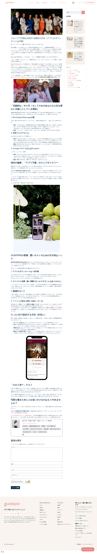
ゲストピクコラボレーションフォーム (83, 512)
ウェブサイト (14, 475)
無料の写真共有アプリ (80, 528)
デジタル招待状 (79, 530)
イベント (30, 2)
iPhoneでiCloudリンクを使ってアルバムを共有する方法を (27, 65)
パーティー (60, 510)
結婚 (32, 49)
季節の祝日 (60, 522)
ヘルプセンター (62, 2)
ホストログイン (43, 517)
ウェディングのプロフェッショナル (83, 507)
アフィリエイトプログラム (81, 509)
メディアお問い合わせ (80, 515)
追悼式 (59, 517)
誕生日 (59, 512)
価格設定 (42, 510)
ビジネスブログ (72, 70)
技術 (69, 82)
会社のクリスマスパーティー (64, 524)
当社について (43, 512)
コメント (13, 446)
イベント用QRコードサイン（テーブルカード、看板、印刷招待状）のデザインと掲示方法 (78, 57)
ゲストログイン (43, 514)
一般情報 (70, 73)
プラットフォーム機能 (73, 80)
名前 (12, 464)
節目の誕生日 (71, 78)
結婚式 (70, 85)
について (52, 2)
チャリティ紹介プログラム (81, 520)
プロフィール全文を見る (28, 423)
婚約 (58, 507)
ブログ (41, 519)
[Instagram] (5, 513)
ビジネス (59, 514)
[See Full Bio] (36, 423)
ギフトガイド (78, 537)
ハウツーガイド (72, 75)
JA (3, 551)
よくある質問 (43, 522)
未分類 (70, 84)
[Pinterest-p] (10, 513)
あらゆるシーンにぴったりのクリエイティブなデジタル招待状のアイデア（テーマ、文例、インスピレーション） (78, 26)
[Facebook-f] (8, 513)
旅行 (58, 519)
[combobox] (48, 551)
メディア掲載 (78, 518)
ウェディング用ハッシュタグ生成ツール (83, 533)
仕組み (38, 2)
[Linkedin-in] (13, 513)
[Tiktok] (16, 513)
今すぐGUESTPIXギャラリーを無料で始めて (21, 415)
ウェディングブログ (73, 87)
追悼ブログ (71, 77)
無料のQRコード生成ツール (81, 526)
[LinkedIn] (23, 434)
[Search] (83, 12)
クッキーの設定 (43, 524)
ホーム (41, 505)
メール (12, 469)
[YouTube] (18, 513)
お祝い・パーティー (73, 71)
